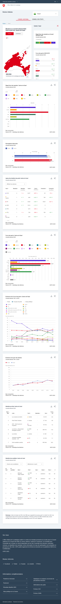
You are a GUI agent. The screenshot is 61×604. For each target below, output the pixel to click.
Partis (8, 301)
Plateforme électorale (9, 578)
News (39, 563)
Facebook (7, 564)
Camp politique (28, 301)
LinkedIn (31, 564)
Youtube (23, 564)
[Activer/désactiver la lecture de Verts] (26, 310)
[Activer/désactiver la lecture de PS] (23, 95)
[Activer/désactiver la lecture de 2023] (7, 148)
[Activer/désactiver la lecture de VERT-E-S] (47, 95)
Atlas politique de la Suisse (10, 591)
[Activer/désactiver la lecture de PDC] (15, 98)
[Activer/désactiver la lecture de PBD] (23, 98)
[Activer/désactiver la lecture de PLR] (7, 95)
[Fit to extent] (27, 71)
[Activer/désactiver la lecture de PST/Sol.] (8, 248)
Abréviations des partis (39, 584)
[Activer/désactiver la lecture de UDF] (31, 248)
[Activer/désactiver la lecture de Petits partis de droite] (12, 311)
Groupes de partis (18, 301)
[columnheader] (9, 189)
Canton (9, 33)
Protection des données (18, 601)
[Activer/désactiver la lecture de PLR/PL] (9, 304)
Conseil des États (37, 19)
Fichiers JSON (37, 593)
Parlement (6, 583)
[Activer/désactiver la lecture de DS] (7, 98)
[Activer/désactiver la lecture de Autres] (8, 252)
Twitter (15, 564)
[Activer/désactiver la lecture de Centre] (16, 95)
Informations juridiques (7, 601)
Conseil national (23, 19)
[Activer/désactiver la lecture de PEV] (38, 245)
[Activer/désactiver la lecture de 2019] (13, 148)
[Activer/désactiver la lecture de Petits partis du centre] (12, 308)
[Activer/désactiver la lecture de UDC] (31, 95)
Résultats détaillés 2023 (9, 587)
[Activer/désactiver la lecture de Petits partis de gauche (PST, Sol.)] (15, 310)
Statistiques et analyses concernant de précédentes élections (43, 579)
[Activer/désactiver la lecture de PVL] (38, 95)
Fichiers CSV (37, 589)
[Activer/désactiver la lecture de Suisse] (8, 362)
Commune (18, 33)
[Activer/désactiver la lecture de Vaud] (13, 362)
